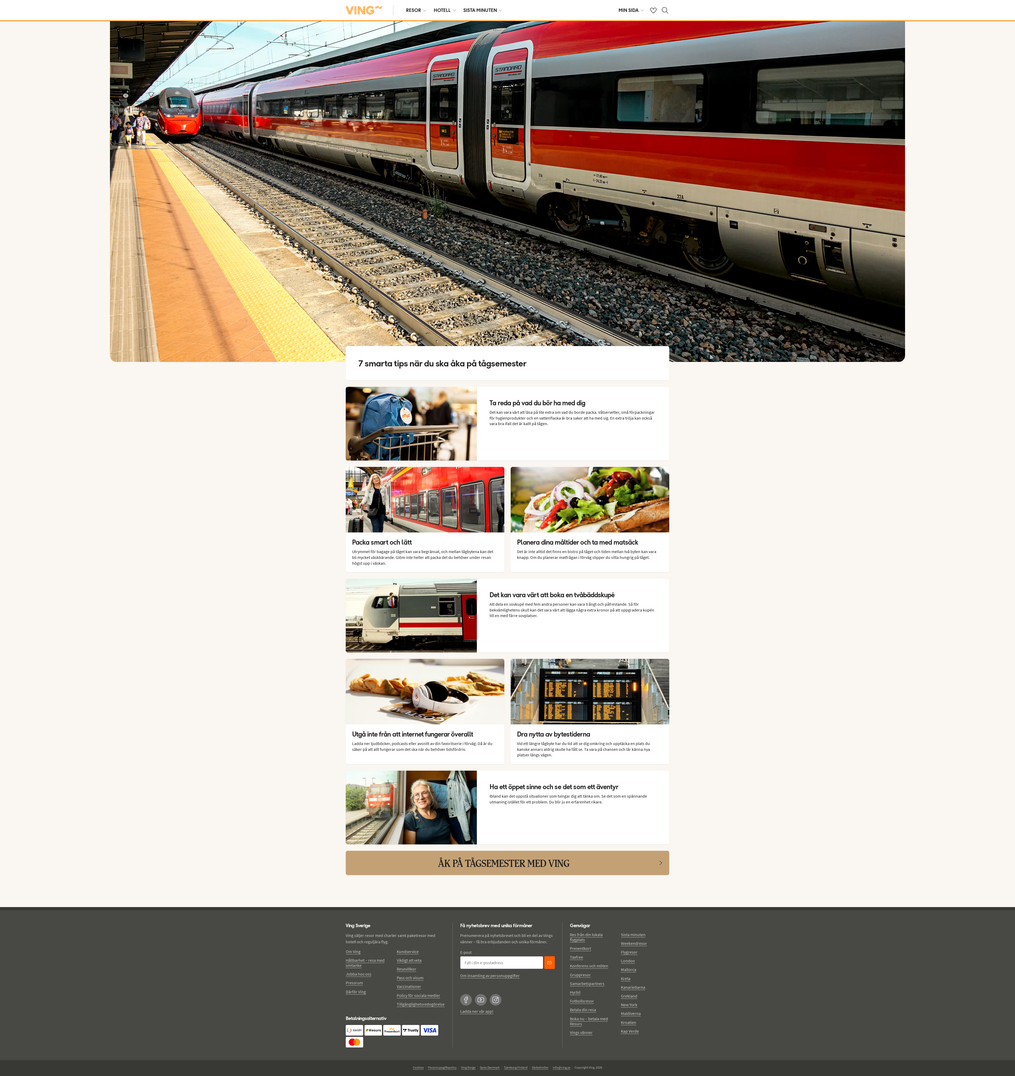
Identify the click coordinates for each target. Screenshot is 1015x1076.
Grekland (629, 996)
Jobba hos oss (358, 974)
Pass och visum (410, 977)
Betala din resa (583, 1009)
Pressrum (354, 982)
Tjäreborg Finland (516, 1067)
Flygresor (629, 952)
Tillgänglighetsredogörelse (421, 1004)
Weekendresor (634, 943)
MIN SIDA (629, 10)
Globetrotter (540, 1067)
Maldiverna (631, 1013)
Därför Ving (356, 991)
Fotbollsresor (582, 1001)
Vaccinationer (409, 986)
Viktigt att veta (409, 960)
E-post (466, 952)
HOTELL (442, 10)
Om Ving (353, 951)
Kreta (625, 978)
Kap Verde (630, 1031)
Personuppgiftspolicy (442, 1067)
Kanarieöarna (633, 987)
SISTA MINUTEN (480, 10)
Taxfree (576, 957)
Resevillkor (406, 969)
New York (629, 1004)
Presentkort (580, 948)
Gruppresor (580, 974)
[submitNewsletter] (549, 962)
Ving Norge (468, 1067)
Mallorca (628, 969)
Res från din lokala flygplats (586, 937)
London (628, 960)
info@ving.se (561, 1067)
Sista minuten (633, 934)
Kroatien (628, 1022)
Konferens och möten (589, 965)
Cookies (418, 1067)
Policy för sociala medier (418, 995)
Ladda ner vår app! (476, 1011)
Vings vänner (581, 1032)
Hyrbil (575, 992)
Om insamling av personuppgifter (490, 975)
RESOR (413, 10)
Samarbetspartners (587, 983)
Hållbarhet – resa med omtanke (365, 963)
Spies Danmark (490, 1067)
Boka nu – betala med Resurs (589, 1021)
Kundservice (408, 951)
